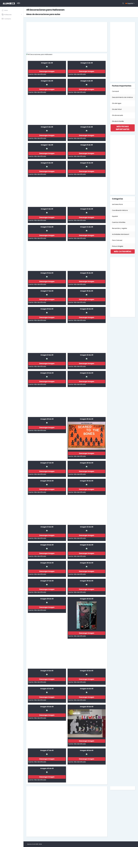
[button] (122, 128)
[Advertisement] (67, 37)
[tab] (122, 127)
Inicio (6, 10)
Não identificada (40, 74)
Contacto (7, 19)
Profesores (8, 15)
